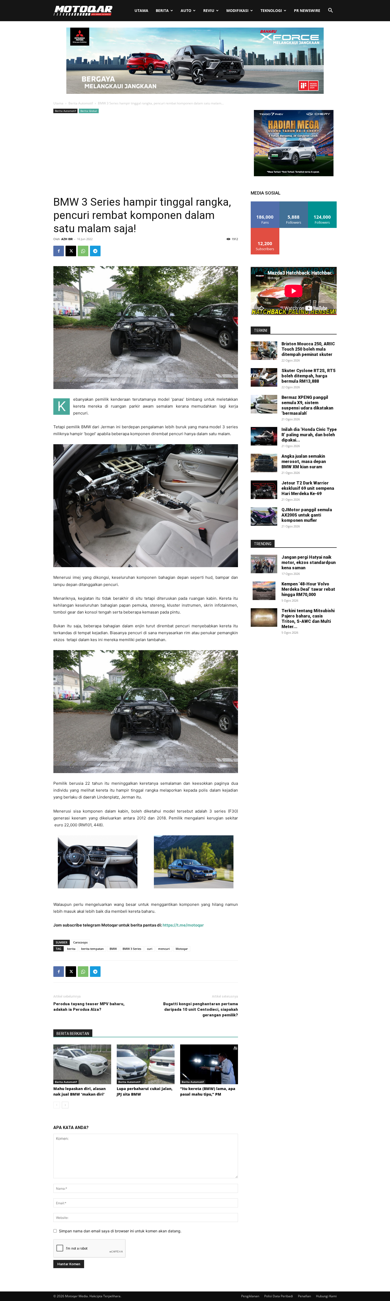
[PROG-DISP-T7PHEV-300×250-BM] (293, 174)
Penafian (304, 1296)
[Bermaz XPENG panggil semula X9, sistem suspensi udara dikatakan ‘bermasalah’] (264, 404)
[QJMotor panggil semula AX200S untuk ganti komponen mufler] (264, 516)
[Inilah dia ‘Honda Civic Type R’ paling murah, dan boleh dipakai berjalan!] (264, 436)
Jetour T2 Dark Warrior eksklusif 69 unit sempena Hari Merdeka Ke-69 (307, 488)
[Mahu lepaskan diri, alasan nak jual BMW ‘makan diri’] (82, 1064)
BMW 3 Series (132, 949)
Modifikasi (237, 10)
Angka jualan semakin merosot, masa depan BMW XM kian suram (303, 461)
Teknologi (271, 10)
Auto (186, 10)
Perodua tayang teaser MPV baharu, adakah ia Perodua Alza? (88, 1007)
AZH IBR (67, 239)
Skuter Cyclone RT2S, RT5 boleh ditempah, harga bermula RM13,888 (308, 376)
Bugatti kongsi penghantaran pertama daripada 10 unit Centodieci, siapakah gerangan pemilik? (200, 1009)
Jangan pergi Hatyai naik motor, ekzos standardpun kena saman (308, 562)
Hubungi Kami (326, 1296)
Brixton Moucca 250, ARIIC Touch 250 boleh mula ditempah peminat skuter (308, 349)
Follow (294, 203)
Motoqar (182, 949)
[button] (330, 11)
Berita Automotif (80, 103)
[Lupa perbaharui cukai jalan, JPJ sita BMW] (146, 1064)
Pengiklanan (250, 1296)
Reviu (208, 10)
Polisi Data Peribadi (278, 1296)
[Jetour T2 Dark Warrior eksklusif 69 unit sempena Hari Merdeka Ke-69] (264, 489)
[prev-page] (56, 1105)
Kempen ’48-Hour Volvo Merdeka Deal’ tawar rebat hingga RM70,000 (308, 589)
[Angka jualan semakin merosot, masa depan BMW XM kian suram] (264, 463)
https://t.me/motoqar (183, 925)
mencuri (164, 949)
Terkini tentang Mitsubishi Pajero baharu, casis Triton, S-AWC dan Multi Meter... (308, 618)
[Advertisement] (145, 154)
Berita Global (88, 111)
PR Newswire (307, 10)
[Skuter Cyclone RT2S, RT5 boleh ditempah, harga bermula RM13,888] (264, 377)
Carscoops (80, 942)
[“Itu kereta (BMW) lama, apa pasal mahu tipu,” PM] (209, 1064)
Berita (162, 10)
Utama (141, 10)
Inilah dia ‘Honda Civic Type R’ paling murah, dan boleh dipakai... (309, 435)
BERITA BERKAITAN (73, 1033)
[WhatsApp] (83, 251)
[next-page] (65, 1105)
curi (149, 949)
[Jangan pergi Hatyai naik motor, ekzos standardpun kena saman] (264, 564)
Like (265, 203)
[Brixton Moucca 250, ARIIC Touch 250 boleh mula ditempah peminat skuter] (264, 350)
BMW (113, 949)
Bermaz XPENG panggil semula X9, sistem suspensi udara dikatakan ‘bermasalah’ (307, 405)
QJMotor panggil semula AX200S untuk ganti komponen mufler (306, 515)
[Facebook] (58, 251)
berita (71, 949)
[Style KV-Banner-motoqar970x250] (195, 92)
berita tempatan (92, 949)
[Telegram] (95, 251)
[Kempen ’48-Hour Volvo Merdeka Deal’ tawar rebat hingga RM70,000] (264, 590)
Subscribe (265, 230)
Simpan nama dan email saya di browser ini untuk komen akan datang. (120, 1231)
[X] (71, 251)
